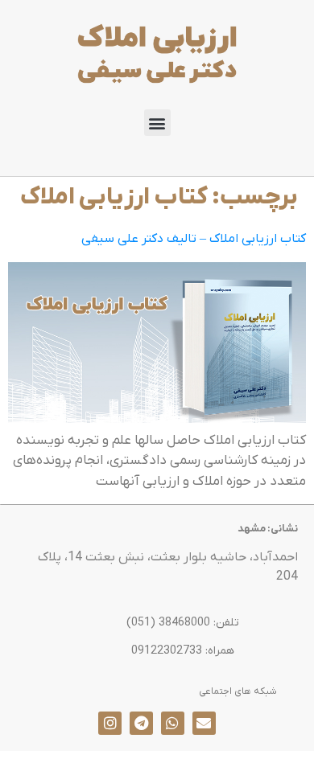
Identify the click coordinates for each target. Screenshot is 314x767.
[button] (157, 122)
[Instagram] (110, 723)
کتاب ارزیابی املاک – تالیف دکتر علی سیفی (193, 239)
